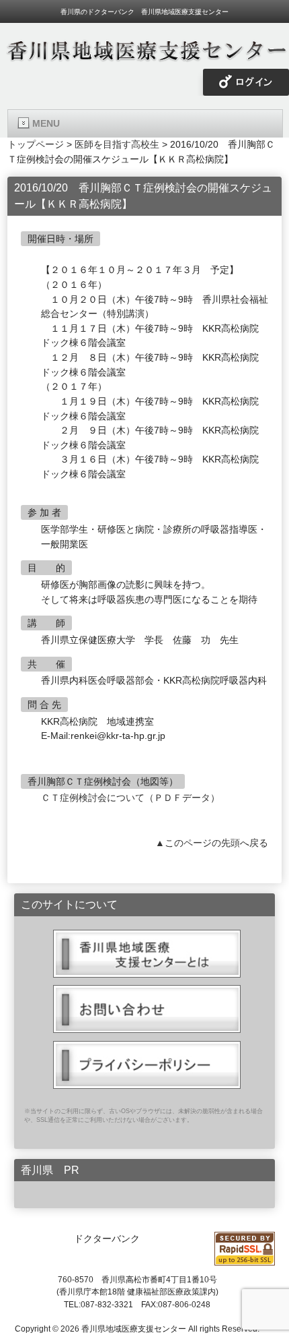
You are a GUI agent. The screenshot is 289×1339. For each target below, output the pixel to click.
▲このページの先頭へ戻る (211, 842)
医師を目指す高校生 (117, 144)
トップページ (35, 144)
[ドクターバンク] (144, 57)
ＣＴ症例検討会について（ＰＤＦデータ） (130, 797)
